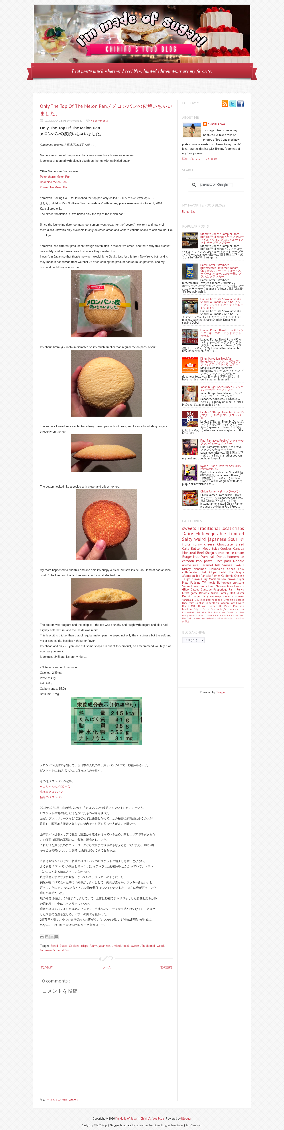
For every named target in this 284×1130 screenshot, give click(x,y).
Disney (188, 569)
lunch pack (224, 561)
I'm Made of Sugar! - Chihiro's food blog (140, 1118)
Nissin (215, 593)
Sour (234, 539)
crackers (196, 618)
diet (205, 572)
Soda (204, 586)
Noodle (238, 561)
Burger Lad (188, 211)
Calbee (196, 589)
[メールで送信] (42, 937)
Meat (207, 548)
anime (187, 565)
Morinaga (216, 596)
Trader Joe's (212, 602)
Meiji (230, 586)
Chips (214, 572)
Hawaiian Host (236, 609)
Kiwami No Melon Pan (54, 187)
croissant (238, 583)
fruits (187, 544)
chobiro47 (217, 124)
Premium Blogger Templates (166, 1125)
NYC (242, 615)
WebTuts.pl (101, 1125)
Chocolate (226, 544)
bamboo (187, 609)
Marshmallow (218, 579)
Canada (238, 548)
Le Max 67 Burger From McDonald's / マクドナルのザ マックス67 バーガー (222, 415)
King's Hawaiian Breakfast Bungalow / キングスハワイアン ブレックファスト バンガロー (221, 361)
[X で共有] (51, 937)
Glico (186, 589)
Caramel (208, 565)
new (203, 618)
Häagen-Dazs (228, 602)
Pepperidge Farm (225, 589)
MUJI (194, 606)
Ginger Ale (216, 606)
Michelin (202, 612)
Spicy (216, 548)
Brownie (205, 593)
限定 (187, 621)
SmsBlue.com (193, 1125)
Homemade (235, 556)
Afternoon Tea (191, 576)
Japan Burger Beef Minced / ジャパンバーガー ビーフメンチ (221, 388)
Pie (232, 572)
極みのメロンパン (51, 797)
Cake (186, 548)
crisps (85, 946)
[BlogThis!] (47, 937)
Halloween (225, 583)
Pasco (228, 606)
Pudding (196, 583)
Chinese (239, 576)
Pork (200, 561)
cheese (210, 544)
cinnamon (201, 569)
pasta (209, 561)
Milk (200, 534)
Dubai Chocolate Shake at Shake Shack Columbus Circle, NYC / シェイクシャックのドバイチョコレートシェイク (222, 303)
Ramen (216, 576)
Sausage (207, 589)
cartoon (189, 561)
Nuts (197, 556)
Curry (205, 579)
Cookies (74, 946)
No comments (99, 120)
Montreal (189, 552)
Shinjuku (211, 552)
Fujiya (240, 589)
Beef (201, 552)
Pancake (206, 576)
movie (212, 583)
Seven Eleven (191, 586)
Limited (116, 946)
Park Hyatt (188, 602)
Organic (229, 599)
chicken (224, 552)
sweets (135, 946)
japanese (104, 946)
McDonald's (218, 569)
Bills (211, 612)
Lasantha (141, 1125)
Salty (188, 539)
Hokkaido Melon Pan (53, 182)
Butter (64, 946)
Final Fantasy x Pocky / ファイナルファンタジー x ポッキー (222, 442)
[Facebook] (240, 104)
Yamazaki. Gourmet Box (55, 950)
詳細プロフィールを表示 (199, 159)
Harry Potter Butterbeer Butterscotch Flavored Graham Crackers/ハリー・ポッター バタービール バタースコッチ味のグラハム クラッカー (221, 270)
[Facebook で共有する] (56, 937)
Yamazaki (208, 556)
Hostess (239, 599)
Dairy (188, 534)
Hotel (224, 572)
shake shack (212, 618)
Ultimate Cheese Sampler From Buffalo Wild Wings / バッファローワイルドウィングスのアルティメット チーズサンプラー (222, 238)
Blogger (220, 692)
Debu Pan (210, 609)
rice (197, 565)
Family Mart (228, 593)
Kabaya (200, 615)
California (227, 576)
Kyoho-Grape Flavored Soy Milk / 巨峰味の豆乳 (220, 467)
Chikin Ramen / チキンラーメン (220, 491)
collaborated (191, 572)
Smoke (228, 565)
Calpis (197, 609)
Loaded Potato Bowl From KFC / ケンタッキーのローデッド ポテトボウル (222, 333)
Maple (240, 572)
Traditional (148, 946)
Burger (187, 556)
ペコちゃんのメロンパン (56, 786)
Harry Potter (189, 615)
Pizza (186, 583)
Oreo (212, 586)
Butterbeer (220, 612)
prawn (196, 579)
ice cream (237, 552)
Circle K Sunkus (233, 596)
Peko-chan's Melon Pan (55, 176)
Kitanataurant (223, 615)
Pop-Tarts (238, 606)
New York (187, 618)
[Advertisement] (202, 666)
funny (93, 946)
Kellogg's (218, 599)
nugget (197, 596)
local (126, 946)
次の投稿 (47, 967)
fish (218, 565)
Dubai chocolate (235, 612)
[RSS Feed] (225, 104)
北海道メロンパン (51, 791)
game (195, 593)
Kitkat (186, 593)
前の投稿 (166, 967)
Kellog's (222, 609)
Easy (241, 569)
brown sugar (236, 579)
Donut (221, 556)
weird (160, 946)
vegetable (217, 534)
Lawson (239, 586)
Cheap (232, 569)
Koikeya (235, 615)
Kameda (210, 615)
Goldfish (200, 602)
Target (187, 579)
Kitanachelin (189, 612)
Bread (55, 946)
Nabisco (221, 586)
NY (242, 539)
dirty (206, 596)
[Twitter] (232, 104)
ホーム (106, 967)
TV (204, 583)
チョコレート (225, 618)
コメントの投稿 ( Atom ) (62, 1100)
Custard (239, 565)
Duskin (203, 606)
